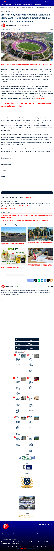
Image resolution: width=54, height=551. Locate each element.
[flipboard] (49, 524)
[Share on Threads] (48, 280)
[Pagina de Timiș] (5, 1)
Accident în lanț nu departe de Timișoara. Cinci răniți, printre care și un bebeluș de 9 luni (31, 422)
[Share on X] (12, 29)
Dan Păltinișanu (10, 275)
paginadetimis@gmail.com (23, 206)
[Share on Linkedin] (42, 280)
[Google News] (43, 524)
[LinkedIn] (33, 344)
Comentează (30, 197)
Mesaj (3, 176)
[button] (2, 1)
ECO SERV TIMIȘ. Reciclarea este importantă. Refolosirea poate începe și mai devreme (24, 220)
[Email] (14, 29)
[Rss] (52, 524)
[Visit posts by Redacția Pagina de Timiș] (3, 25)
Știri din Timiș (11, 11)
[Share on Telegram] (45, 280)
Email (6, 164)
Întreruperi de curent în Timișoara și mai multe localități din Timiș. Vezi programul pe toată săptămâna (31, 403)
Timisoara (22, 275)
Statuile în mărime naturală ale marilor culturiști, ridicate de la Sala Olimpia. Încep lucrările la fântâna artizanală (26, 216)
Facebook (4, 208)
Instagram (12, 208)
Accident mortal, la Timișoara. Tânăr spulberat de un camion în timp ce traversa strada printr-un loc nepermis (31, 385)
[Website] (48, 287)
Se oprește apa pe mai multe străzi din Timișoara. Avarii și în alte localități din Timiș (18, 359)
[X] (33, 339)
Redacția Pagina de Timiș (11, 25)
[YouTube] (52, 287)
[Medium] (21, 348)
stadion (16, 275)
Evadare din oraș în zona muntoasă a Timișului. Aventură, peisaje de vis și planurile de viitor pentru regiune (31, 444)
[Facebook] (50, 287)
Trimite (27, 192)
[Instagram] (21, 344)
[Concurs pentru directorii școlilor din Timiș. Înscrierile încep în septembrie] (23, 438)
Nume (6, 158)
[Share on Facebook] (9, 29)
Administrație (4, 11)
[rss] (33, 348)
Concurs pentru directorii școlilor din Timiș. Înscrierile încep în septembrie (18, 441)
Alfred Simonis (40, 98)
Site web (3, 170)
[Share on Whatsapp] (39, 280)
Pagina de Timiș (22, 548)
